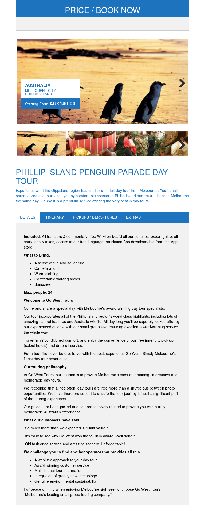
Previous (24, 143)
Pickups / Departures (95, 217)
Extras (133, 217)
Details (27, 217)
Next (180, 81)
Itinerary (54, 217)
